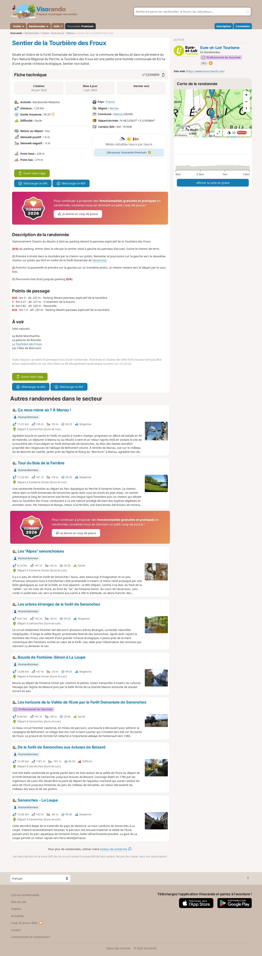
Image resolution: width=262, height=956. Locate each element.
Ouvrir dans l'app (34, 173)
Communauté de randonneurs (30, 937)
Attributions (181, 135)
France (110, 102)
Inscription (224, 26)
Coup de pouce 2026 (24, 923)
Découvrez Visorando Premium (126, 152)
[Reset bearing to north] (246, 108)
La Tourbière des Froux (26, 344)
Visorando (16, 33)
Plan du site (18, 902)
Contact (16, 930)
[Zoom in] (246, 94)
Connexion (243, 26)
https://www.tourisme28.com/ (206, 71)
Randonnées (37, 26)
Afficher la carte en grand (212, 183)
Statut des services (118, 948)
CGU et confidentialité (25, 895)
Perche (114, 108)
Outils (17, 26)
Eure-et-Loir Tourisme (220, 47)
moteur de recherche (114, 849)
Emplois (16, 909)
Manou (118, 114)
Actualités (17, 916)
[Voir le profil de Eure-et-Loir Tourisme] (186, 51)
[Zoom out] (246, 101)
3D (239, 132)
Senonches (99, 260)
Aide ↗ (58, 26)
